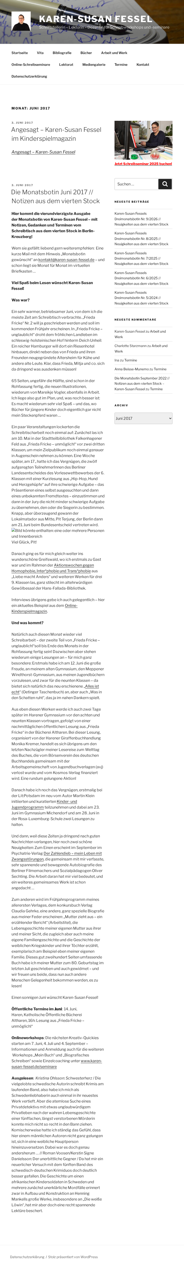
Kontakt (143, 64)
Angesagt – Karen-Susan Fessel (43, 151)
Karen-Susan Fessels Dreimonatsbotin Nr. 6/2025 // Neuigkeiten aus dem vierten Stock (141, 278)
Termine (121, 64)
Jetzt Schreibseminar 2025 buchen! (143, 164)
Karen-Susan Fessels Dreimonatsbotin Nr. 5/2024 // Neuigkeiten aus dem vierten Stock (141, 297)
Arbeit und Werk (114, 53)
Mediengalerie (93, 64)
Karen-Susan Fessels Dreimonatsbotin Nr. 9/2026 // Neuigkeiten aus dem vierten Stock (141, 218)
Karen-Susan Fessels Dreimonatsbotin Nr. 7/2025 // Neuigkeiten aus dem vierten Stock (141, 258)
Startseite (20, 53)
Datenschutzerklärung (29, 76)
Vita (40, 53)
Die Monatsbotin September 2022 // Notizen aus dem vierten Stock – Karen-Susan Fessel (142, 383)
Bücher (86, 53)
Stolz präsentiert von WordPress (73, 1257)
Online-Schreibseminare (31, 64)
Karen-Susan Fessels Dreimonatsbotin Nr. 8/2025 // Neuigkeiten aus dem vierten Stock (141, 238)
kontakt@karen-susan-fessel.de (66, 259)
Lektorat (66, 64)
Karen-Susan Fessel (96, 19)
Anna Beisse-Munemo (132, 369)
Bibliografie (62, 53)
